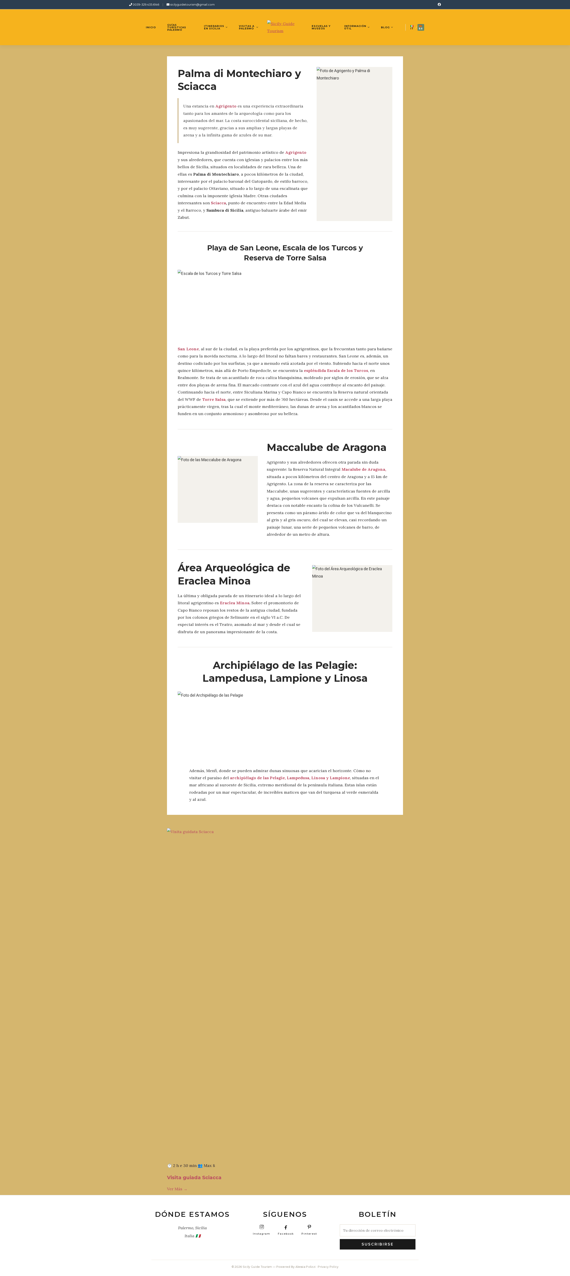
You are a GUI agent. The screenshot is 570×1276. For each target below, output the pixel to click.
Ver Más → (177, 1188)
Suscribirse (378, 1244)
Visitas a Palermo (246, 27)
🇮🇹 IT (412, 27)
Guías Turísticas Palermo (176, 27)
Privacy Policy (328, 1266)
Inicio (151, 27)
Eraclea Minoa (234, 602)
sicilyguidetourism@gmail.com (192, 4)
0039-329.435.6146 (145, 4)
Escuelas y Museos (321, 27)
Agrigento (295, 152)
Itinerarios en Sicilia (214, 27)
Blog (385, 27)
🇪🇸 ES (421, 27)
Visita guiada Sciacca (194, 1177)
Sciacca (218, 202)
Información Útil (355, 27)
